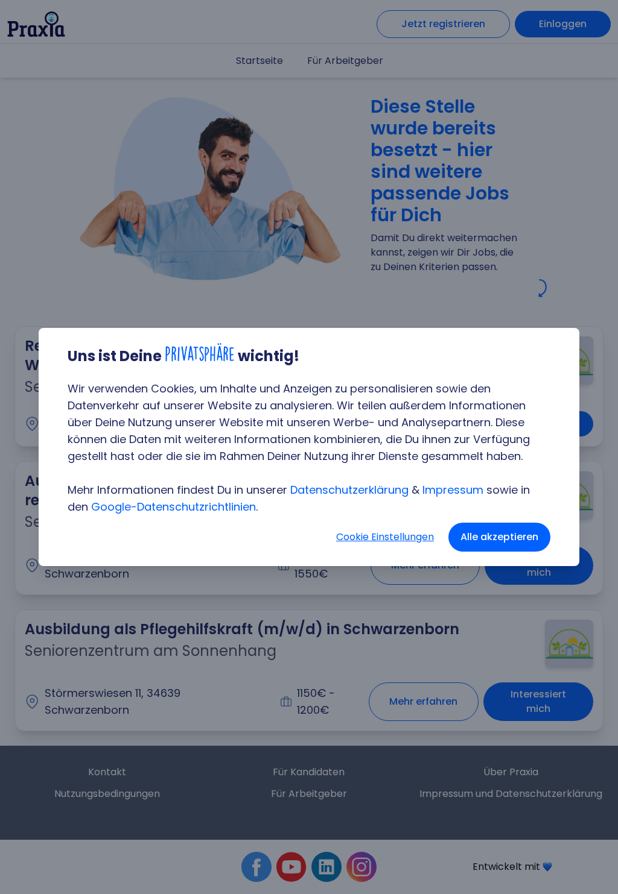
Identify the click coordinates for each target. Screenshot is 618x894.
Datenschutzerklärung (349, 489)
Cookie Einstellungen (385, 537)
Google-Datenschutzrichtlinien (173, 506)
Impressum (452, 489)
